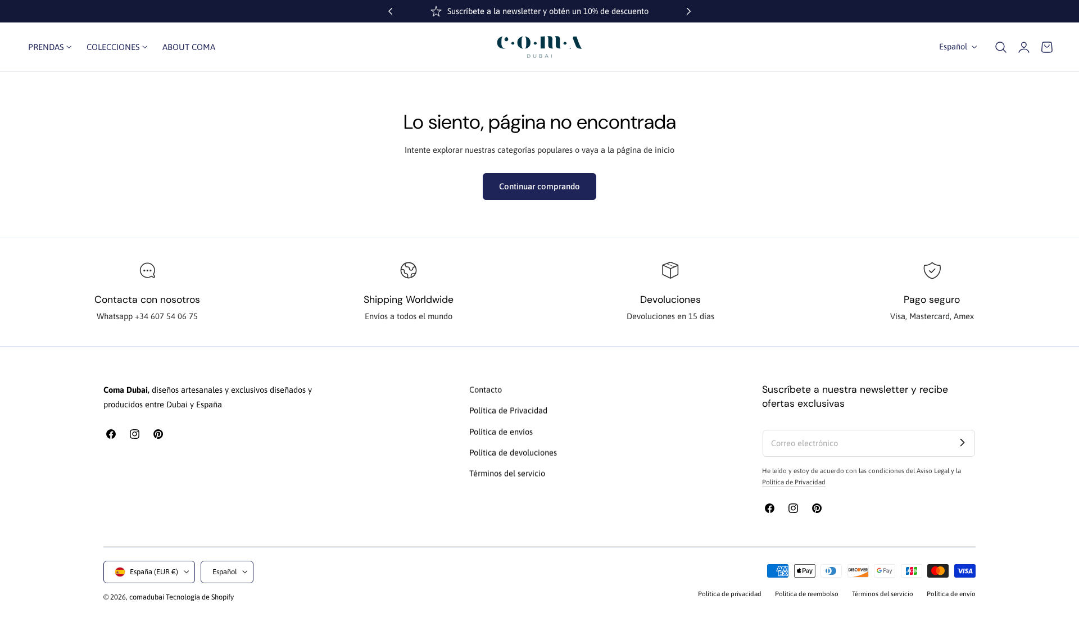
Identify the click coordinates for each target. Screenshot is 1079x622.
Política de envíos (501, 432)
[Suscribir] (962, 442)
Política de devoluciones (513, 452)
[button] (1001, 47)
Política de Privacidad (508, 411)
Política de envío (951, 593)
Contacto (485, 389)
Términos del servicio (507, 474)
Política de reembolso (806, 593)
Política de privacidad (729, 593)
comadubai (146, 597)
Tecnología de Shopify (200, 597)
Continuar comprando (539, 186)
